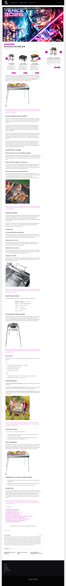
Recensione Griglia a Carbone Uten (12, 509)
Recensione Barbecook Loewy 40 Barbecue (9, 553)
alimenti (38, 145)
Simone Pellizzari (7, 535)
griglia (15, 75)
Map (4, 571)
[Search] (61, 3)
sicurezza (11, 224)
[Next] (39, 58)
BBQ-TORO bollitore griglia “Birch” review (14, 514)
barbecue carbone (7, 530)
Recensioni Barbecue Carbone (9, 44)
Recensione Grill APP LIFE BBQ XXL (12, 513)
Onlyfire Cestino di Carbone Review (22, 553)
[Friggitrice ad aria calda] (6, 2)
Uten (11, 75)
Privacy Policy (6, 568)
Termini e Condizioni (7, 570)
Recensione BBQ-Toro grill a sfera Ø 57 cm (14, 512)
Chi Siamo (5, 564)
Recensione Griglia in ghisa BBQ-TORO (13, 521)
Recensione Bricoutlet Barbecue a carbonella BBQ (15, 520)
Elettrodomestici (32, 2)
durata (15, 156)
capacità (32, 76)
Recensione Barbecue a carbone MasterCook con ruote (36, 553)
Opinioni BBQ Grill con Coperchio (12, 510)
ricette (28, 252)
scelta (20, 490)
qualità (11, 119)
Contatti (5, 565)
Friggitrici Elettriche (23, 2)
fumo (26, 137)
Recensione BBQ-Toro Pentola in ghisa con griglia (15, 517)
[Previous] (7, 58)
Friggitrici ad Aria (14, 2)
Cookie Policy (6, 567)
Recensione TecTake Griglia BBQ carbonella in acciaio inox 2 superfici (19, 516)
